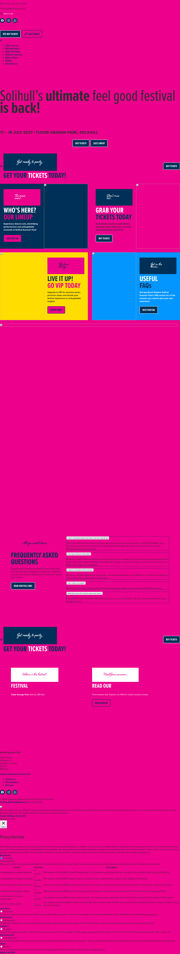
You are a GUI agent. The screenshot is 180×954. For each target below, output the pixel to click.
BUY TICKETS (12, 34)
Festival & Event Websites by (13, 802)
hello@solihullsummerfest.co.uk (15, 774)
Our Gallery (12, 57)
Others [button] (3, 943)
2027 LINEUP (33, 34)
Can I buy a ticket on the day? (78, 554)
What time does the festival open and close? (84, 593)
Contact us (12, 63)
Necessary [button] (5, 855)
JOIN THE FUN (12, 238)
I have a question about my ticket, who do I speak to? (87, 538)
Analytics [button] (4, 926)
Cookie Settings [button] (7, 815)
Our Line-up (12, 45)
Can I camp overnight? (76, 583)
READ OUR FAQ (101, 703)
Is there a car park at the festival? (80, 570)
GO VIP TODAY (56, 310)
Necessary (8, 858)
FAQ (9, 60)
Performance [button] (6, 917)
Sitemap (9, 785)
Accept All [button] (20, 815)
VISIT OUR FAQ (148, 310)
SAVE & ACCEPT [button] (8, 952)
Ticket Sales (13, 48)
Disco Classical (15, 54)
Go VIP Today (14, 51)
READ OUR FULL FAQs (23, 586)
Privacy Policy (11, 782)
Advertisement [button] (7, 934)
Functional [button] (5, 908)
